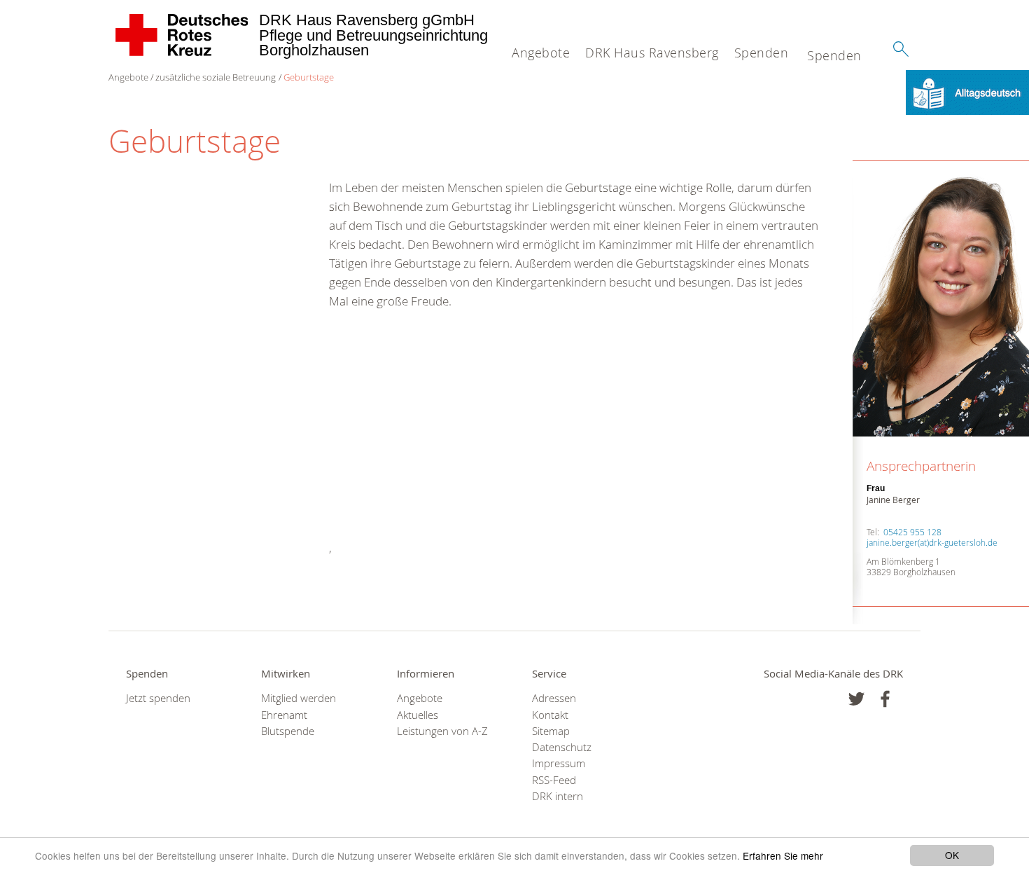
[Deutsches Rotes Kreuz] (182, 35)
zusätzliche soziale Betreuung (215, 77)
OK (952, 855)
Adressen (554, 698)
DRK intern (557, 796)
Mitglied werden (298, 698)
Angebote (541, 52)
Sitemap (551, 731)
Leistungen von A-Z (442, 731)
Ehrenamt (284, 715)
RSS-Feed (554, 780)
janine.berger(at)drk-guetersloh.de (932, 542)
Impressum (558, 763)
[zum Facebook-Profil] (856, 699)
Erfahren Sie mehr (783, 855)
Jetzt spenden (158, 698)
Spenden (761, 52)
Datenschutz (562, 747)
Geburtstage (309, 77)
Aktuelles (417, 715)
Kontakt (550, 715)
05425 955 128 (912, 531)
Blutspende (287, 731)
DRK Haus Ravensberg (652, 52)
